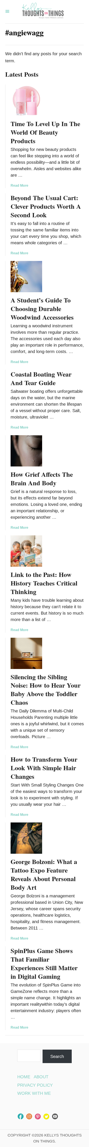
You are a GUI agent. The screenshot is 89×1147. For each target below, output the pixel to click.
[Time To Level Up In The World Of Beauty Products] (26, 100)
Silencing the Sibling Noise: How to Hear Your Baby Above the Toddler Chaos (46, 689)
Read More (19, 185)
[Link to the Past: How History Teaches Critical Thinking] (26, 551)
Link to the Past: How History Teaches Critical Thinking (44, 583)
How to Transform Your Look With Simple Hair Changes (44, 767)
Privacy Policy (35, 1085)
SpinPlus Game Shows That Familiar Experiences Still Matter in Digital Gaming (44, 963)
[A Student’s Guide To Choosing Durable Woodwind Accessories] (26, 276)
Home (23, 1076)
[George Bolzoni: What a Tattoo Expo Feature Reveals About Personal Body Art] (26, 838)
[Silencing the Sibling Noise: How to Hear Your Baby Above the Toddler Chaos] (26, 653)
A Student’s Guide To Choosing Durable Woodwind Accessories (42, 308)
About (41, 1076)
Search (57, 1056)
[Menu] (7, 11)
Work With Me (34, 1093)
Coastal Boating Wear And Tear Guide (41, 378)
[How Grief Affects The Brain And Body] (26, 450)
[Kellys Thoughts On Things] (43, 11)
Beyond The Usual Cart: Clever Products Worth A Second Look (46, 206)
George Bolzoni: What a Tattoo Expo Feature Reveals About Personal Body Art (44, 874)
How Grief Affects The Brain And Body (42, 478)
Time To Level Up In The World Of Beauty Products (45, 132)
